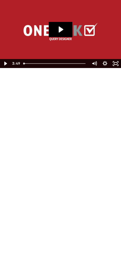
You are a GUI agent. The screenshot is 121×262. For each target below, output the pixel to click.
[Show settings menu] (105, 63)
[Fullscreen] (115, 63)
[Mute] (94, 63)
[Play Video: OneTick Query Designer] (60, 29)
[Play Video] (5, 63)
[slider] (55, 63)
